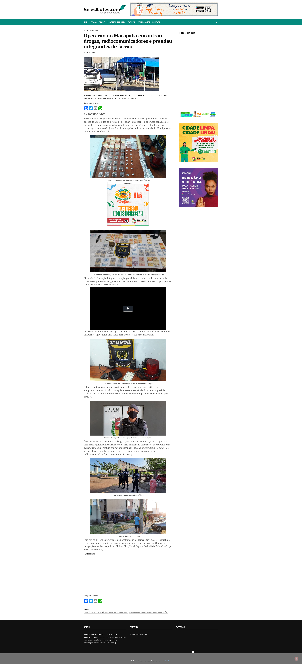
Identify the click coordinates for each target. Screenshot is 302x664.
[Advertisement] (128, 576)
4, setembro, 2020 (89, 52)
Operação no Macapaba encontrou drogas (112, 612)
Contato (156, 22)
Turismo (131, 22)
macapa (93, 612)
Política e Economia (116, 22)
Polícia (102, 22)
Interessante (144, 22)
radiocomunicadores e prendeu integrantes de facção (148, 612)
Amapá (93, 22)
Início (86, 22)
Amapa (87, 612)
